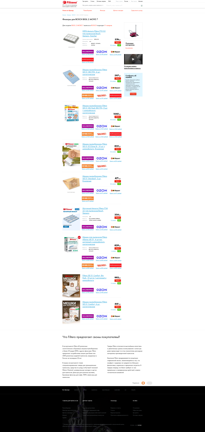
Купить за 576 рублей (87, 54)
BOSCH (74, 15)
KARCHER (117, 390)
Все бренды (66, 390)
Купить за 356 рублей (88, 229)
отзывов (113, 45)
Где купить (85, 1)
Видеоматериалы (115, 413)
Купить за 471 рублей (88, 193)
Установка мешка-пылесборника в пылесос (132, 67)
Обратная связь (137, 410)
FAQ (109, 1)
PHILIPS (133, 390)
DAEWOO (94, 390)
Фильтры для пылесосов (69, 410)
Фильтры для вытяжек (89, 408)
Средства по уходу (136, 10)
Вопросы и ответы (116, 408)
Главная (64, 15)
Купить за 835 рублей (88, 161)
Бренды (69, 15)
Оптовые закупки (101, 1)
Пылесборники (87, 10)
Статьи (92, 1)
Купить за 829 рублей (88, 260)
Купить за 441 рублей (88, 319)
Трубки (64, 417)
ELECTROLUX (105, 390)
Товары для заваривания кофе (91, 410)
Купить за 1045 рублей (88, 129)
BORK (85, 390)
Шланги (64, 415)
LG (125, 390)
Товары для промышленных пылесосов (93, 415)
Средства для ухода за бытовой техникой (94, 413)
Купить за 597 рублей (88, 90)
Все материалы (129, 48)
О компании (136, 408)
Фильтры (102, 10)
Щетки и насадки (67, 413)
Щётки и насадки (118, 10)
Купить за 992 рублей (88, 292)
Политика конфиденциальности (119, 415)
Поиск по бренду (68, 10)
